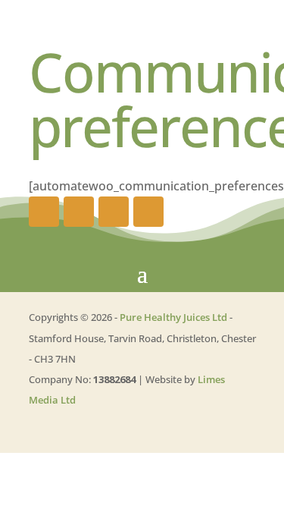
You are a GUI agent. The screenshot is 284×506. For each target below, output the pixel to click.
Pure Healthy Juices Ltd (173, 317)
